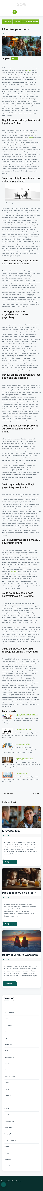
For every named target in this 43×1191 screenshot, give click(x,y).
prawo (30, 137)
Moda (6, 1051)
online (28, 70)
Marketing (8, 1044)
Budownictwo (9, 1012)
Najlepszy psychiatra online (24, 759)
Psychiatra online (21, 773)
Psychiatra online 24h (23, 744)
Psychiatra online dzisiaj (23, 729)
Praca (6, 1082)
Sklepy (7, 1108)
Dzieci (6, 1019)
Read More (10, 862)
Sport (6, 1114)
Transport (8, 1127)
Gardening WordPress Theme (11, 1181)
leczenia (14, 571)
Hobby (7, 1031)
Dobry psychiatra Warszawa (20, 954)
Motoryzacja (9, 1057)
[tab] (14, 12)
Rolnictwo (8, 1102)
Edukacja (8, 1025)
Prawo (6, 1089)
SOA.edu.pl (7, 21)
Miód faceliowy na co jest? (19, 892)
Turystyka (8, 1134)
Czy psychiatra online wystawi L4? (27, 715)
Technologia (9, 1121)
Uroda (6, 1146)
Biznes (7, 1006)
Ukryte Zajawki (10, 1140)
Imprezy (7, 1038)
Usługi (7, 1153)
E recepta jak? (11, 830)
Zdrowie (17, 21)
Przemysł (7, 1095)
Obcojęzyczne (9, 1076)
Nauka (6, 1063)
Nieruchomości (10, 1070)
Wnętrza (7, 1159)
